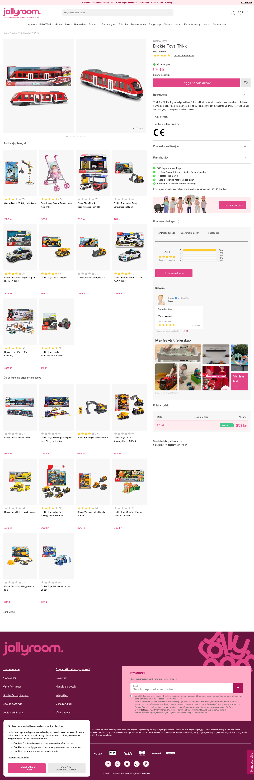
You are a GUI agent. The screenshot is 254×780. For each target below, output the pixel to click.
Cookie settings (12, 704)
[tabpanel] (38, 86)
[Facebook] (108, 764)
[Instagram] (118, 764)
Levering (61, 678)
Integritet (62, 695)
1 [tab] (67, 136)
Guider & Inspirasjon (16, 695)
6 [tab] (84, 136)
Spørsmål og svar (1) (191, 232)
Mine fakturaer (12, 686)
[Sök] (169, 12)
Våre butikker (64, 704)
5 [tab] (81, 136)
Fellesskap (213, 232)
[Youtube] (127, 764)
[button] (240, 13)
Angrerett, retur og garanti (73, 669)
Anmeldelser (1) (166, 232)
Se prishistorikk (161, 74)
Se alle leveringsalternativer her (170, 444)
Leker (6, 32)
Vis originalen (165, 316)
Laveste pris (226, 425)
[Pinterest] (146, 764)
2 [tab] (70, 136)
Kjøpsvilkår (9, 678)
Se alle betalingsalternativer (168, 441)
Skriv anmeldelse (174, 273)
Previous (6, 86)
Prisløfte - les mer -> (167, 175)
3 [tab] (74, 136)
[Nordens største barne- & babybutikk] (22, 11)
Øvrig (36, 32)
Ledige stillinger (13, 712)
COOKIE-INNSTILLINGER (67, 768)
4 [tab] (77, 136)
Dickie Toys (160, 41)
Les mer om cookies (18, 757)
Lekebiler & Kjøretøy (21, 32)
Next (143, 86)
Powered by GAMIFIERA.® (166, 393)
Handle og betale (66, 686)
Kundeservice (246, 2)
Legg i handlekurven (196, 83)
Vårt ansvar (63, 712)
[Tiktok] (137, 764)
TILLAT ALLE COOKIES (26, 768)
